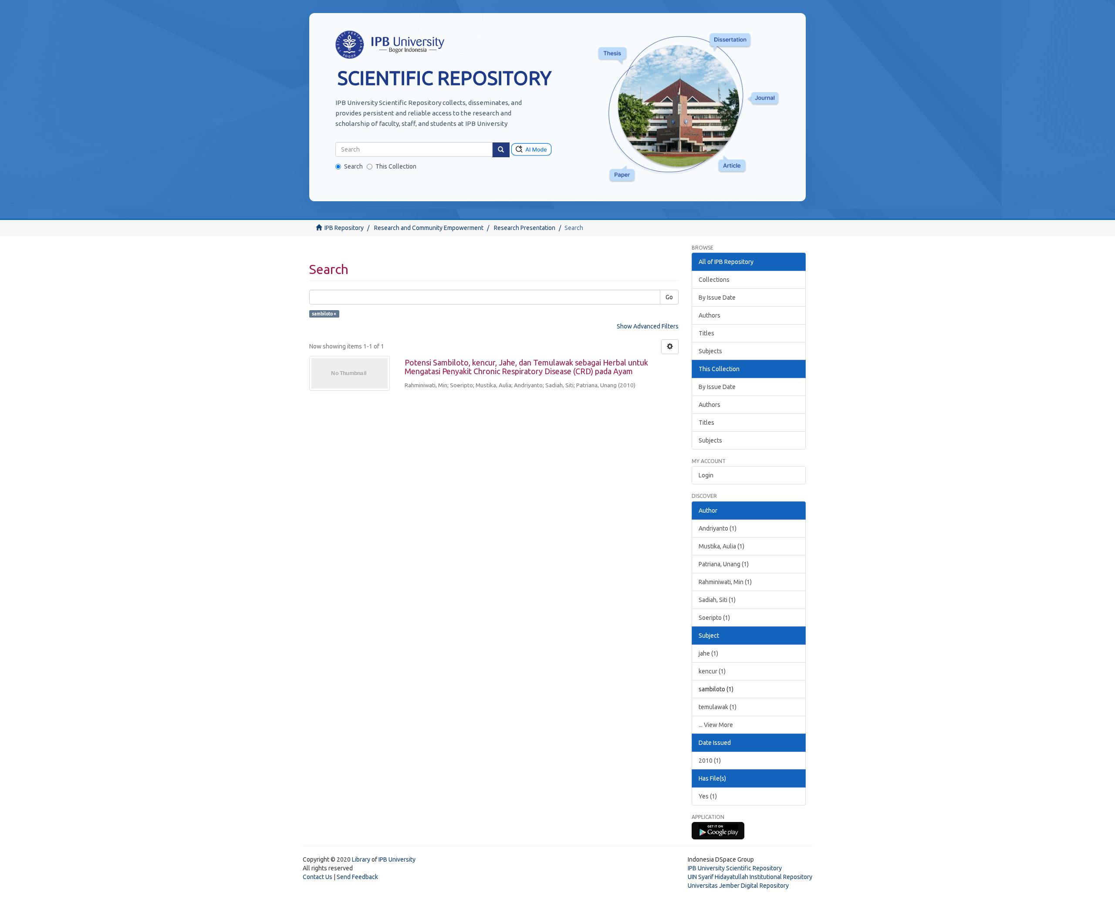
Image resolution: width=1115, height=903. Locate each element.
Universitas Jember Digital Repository (738, 885)
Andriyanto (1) (718, 528)
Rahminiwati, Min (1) (725, 581)
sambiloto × (324, 313)
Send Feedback (357, 876)
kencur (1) (712, 671)
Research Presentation (524, 227)
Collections (714, 279)
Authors (709, 315)
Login (706, 475)
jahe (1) (708, 653)
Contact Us (317, 876)
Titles (706, 333)
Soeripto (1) (714, 617)
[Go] (501, 149)
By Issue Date (717, 297)
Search (353, 166)
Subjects (710, 351)
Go (669, 297)
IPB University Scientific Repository (735, 868)
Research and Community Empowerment (428, 227)
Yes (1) (708, 796)
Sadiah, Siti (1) (717, 599)
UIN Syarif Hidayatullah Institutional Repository (750, 876)
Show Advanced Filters (648, 326)
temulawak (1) (718, 706)
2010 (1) (710, 760)
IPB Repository (344, 227)
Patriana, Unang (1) (724, 564)
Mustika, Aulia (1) (721, 546)
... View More (716, 724)
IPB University (397, 859)
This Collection (395, 166)
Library (361, 859)
